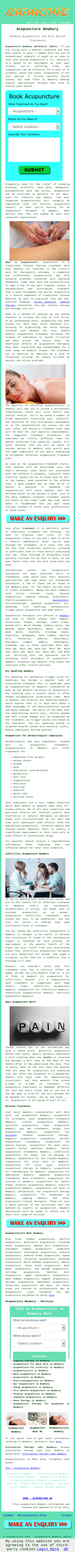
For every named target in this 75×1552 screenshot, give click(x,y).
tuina (49, 593)
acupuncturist (43, 275)
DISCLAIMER (65, 23)
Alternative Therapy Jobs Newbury (44, 1454)
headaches (56, 1195)
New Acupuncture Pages (32, 1515)
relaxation (12, 357)
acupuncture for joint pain (26, 1162)
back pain (61, 1145)
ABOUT (44, 23)
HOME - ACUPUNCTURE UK (37, 1498)
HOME (29, 23)
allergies (18, 1119)
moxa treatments (33, 1178)
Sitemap (8, 1515)
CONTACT (53, 23)
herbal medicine (45, 302)
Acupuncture (50, 262)
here (51, 1295)
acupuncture (37, 60)
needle (47, 1057)
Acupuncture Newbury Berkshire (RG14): (32, 46)
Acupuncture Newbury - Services (29, 1301)
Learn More (48, 1549)
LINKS (36, 23)
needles (18, 269)
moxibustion (60, 600)
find (18, 1239)
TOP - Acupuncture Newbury (22, 1468)
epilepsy (11, 1135)
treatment (52, 497)
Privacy (67, 1515)
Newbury (65, 615)
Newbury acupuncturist (38, 1112)
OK (66, 1549)
